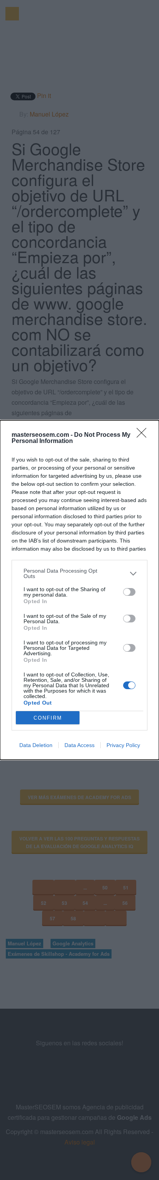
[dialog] (79, 590)
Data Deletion (35, 745)
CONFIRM (48, 718)
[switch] (129, 592)
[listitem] (79, 573)
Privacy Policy (123, 745)
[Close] (144, 435)
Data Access (79, 745)
